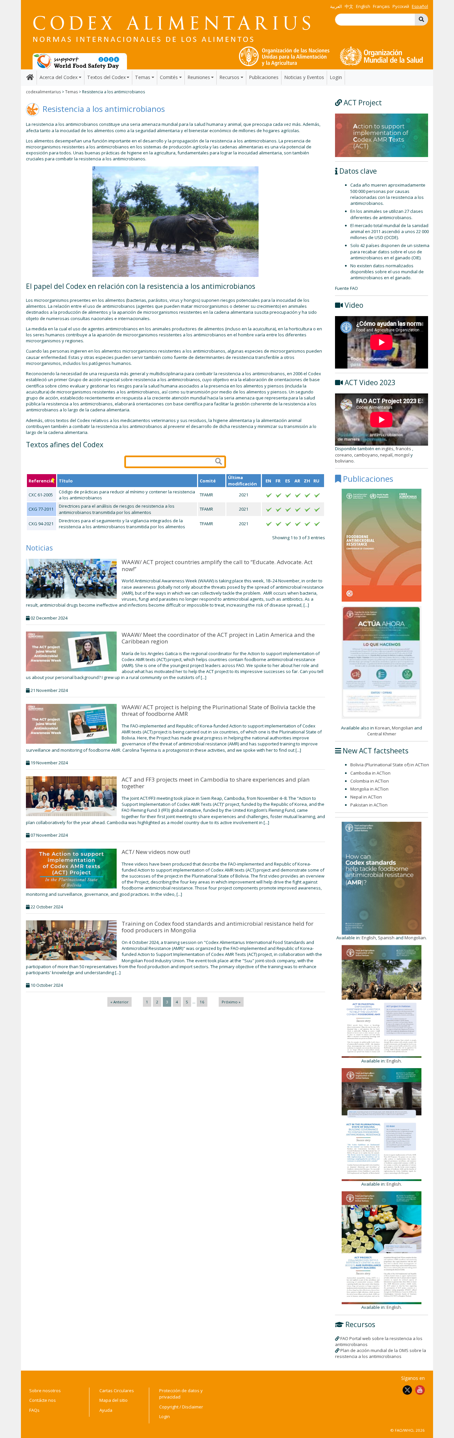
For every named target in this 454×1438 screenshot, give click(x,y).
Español (420, 6)
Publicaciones (264, 77)
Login (336, 77)
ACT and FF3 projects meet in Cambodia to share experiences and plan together (216, 783)
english (363, 6)
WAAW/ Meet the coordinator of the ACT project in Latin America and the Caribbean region (218, 638)
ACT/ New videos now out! (156, 852)
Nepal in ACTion (366, 797)
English (369, 938)
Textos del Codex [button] (106, 77)
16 (202, 1001)
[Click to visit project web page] (381, 135)
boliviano (344, 461)
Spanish (386, 938)
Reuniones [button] (198, 77)
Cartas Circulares (116, 1391)
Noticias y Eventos (304, 77)
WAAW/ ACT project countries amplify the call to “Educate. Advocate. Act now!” (217, 565)
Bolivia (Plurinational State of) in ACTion (389, 765)
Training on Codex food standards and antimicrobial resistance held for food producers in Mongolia (217, 927)
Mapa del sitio (113, 1400)
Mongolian (402, 728)
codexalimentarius (43, 92)
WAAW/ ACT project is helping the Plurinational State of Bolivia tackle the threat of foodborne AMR (218, 710)
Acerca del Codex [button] (58, 77)
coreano (343, 455)
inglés (388, 449)
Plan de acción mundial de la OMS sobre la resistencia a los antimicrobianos (380, 1353)
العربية (336, 6)
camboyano (366, 455)
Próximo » (231, 1001)
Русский (401, 6)
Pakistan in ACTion (369, 805)
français (381, 6)
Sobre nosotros (45, 1391)
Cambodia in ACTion (370, 773)
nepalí (386, 455)
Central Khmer (381, 734)
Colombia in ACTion (369, 781)
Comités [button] (169, 77)
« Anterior (119, 1001)
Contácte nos (42, 1400)
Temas (71, 92)
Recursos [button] (229, 77)
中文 (349, 6)
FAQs (34, 1410)
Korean (382, 728)
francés (404, 449)
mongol (402, 455)
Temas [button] (142, 77)
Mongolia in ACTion (369, 789)
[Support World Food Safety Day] (80, 61)
